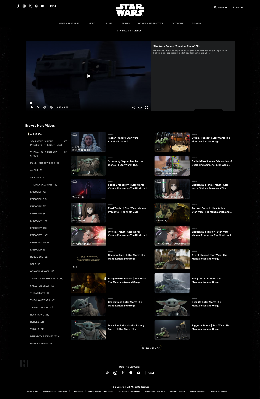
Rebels (37, 321)
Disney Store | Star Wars (155, 391)
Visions (37, 329)
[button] (45, 107)
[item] (69, 24)
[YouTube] (42, 6)
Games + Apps (41, 343)
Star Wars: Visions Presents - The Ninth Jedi (48, 143)
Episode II (38, 199)
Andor (36, 170)
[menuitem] (92, 24)
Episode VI (39, 228)
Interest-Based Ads (197, 391)
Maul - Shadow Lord (44, 163)
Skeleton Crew (42, 285)
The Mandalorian (43, 184)
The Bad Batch (41, 307)
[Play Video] (88, 76)
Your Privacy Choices (218, 391)
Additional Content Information (55, 391)
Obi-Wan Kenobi (42, 271)
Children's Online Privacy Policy (100, 391)
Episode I (38, 191)
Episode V (38, 220)
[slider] (89, 103)
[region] (89, 76)
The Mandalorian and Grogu (48, 154)
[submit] (215, 7)
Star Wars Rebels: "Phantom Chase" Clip (176, 46)
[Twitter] (30, 6)
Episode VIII (39, 242)
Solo (35, 264)
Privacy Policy (77, 391)
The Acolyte (40, 293)
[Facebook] (36, 6)
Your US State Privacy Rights (129, 391)
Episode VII (39, 235)
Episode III (38, 206)
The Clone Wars (43, 300)
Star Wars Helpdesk (177, 391)
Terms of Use (32, 391)
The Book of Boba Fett (46, 278)
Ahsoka (37, 177)
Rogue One (39, 256)
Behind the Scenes (45, 336)
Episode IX (39, 249)
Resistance (39, 314)
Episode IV (39, 213)
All (36, 134)
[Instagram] (24, 6)
